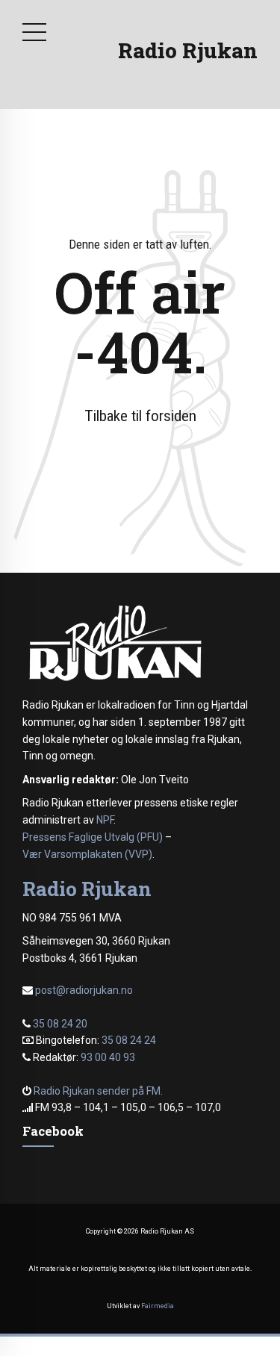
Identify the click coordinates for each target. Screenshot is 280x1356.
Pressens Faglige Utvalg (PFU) (92, 837)
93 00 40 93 (108, 1057)
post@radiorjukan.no (84, 990)
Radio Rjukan (188, 50)
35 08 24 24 (129, 1040)
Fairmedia (157, 1306)
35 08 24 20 (60, 1024)
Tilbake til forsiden (140, 416)
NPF (104, 820)
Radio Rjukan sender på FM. (98, 1091)
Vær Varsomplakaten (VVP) (87, 854)
